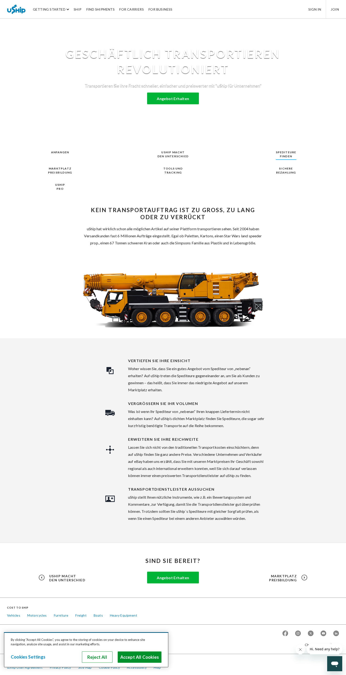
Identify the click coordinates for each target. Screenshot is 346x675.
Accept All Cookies (139, 657)
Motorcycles (37, 615)
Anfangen (60, 152)
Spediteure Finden (286, 154)
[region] (86, 649)
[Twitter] (311, 634)
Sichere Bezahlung (286, 170)
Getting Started (49, 9)
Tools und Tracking (173, 170)
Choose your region (320, 645)
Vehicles (13, 615)
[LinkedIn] (336, 634)
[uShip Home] (16, 9)
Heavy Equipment (123, 615)
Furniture (61, 615)
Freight (81, 615)
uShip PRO (60, 186)
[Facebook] (285, 634)
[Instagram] (298, 634)
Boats (98, 615)
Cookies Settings (28, 656)
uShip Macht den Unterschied (173, 154)
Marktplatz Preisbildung (60, 170)
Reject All (97, 657)
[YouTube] (323, 634)
